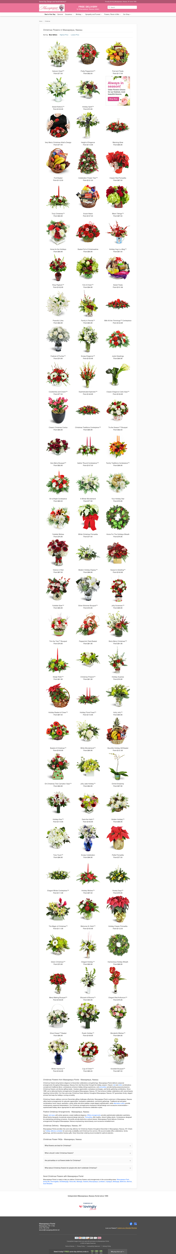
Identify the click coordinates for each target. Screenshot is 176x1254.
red (114, 1085)
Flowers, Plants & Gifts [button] (111, 14)
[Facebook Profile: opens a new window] (131, 1223)
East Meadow (47, 1183)
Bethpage (116, 1181)
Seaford (85, 1181)
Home (40, 21)
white (120, 1085)
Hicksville (72, 1181)
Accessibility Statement (93, 1246)
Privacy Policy (81, 1246)
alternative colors (119, 1103)
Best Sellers (53, 35)
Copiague (109, 1181)
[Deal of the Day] (118, 91)
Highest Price (64, 35)
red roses (52, 1115)
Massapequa (93, 1181)
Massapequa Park (123, 1179)
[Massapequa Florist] (53, 7)
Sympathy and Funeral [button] (93, 14)
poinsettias (102, 1087)
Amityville (46, 1181)
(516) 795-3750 (44, 1228)
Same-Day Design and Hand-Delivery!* (52, 1)
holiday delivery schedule (54, 1131)
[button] (170, 1245)
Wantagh (79, 1181)
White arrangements (94, 1115)
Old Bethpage (63, 1181)
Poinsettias (88, 1117)
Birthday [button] (79, 14)
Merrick (129, 1181)
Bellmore (123, 1181)
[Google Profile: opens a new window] (135, 1223)
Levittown (102, 1181)
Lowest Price (75, 35)
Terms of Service (69, 1246)
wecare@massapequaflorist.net (49, 1230)
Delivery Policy (107, 1246)
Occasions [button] (68, 14)
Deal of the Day (50, 14)
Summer (60, 14)
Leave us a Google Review (127, 1228)
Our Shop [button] (126, 14)
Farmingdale (54, 1181)
